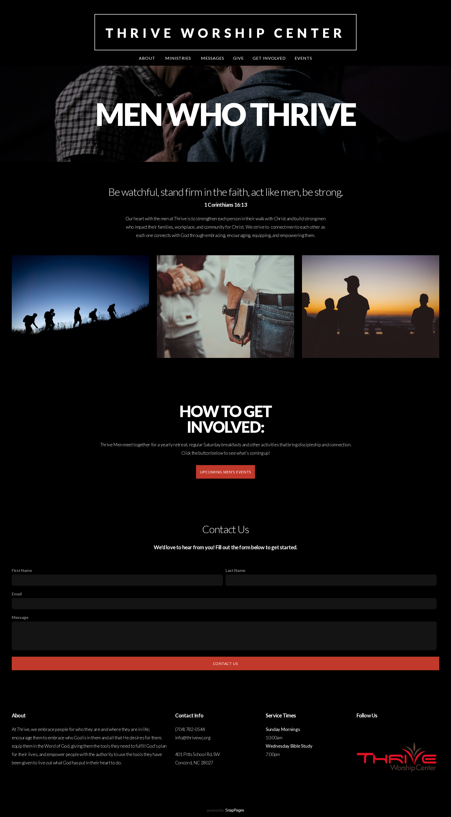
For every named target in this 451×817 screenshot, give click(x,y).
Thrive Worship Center (225, 32)
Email (17, 593)
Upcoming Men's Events (225, 471)
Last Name (235, 570)
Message (20, 617)
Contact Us (225, 663)
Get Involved (269, 58)
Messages (212, 58)
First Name (22, 570)
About (147, 58)
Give (238, 58)
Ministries (178, 58)
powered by (225, 810)
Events (303, 58)
